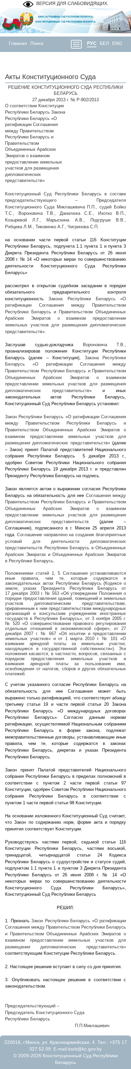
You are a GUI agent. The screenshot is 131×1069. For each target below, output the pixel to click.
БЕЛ (104, 43)
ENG (117, 43)
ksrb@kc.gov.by (85, 1049)
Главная (18, 43)
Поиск (36, 43)
